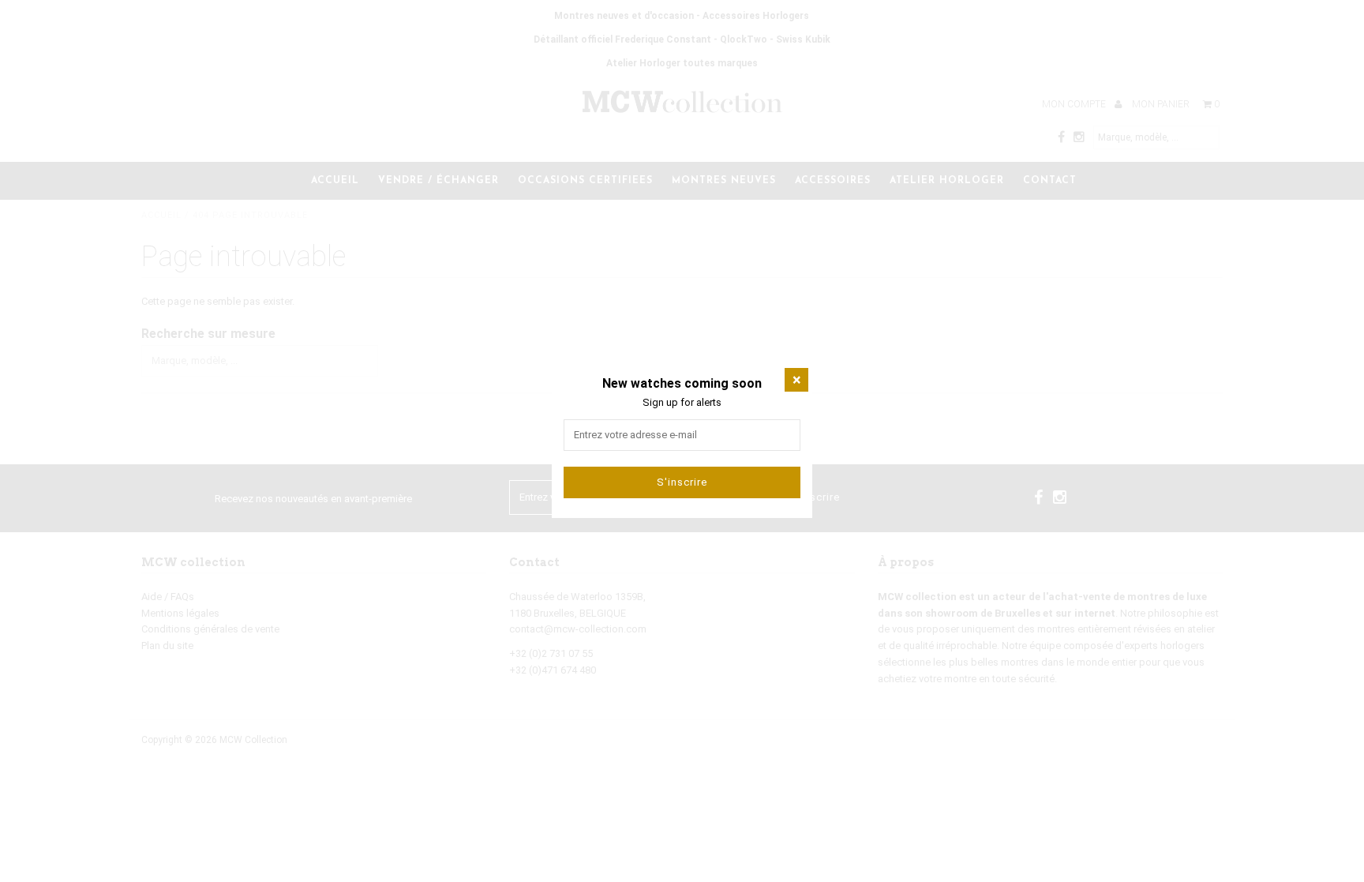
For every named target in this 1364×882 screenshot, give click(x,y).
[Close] (796, 380)
